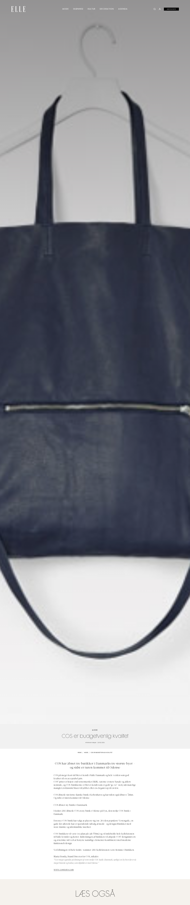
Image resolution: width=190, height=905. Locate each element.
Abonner (171, 9)
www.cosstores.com (64, 870)
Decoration (107, 9)
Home (80, 752)
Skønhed (78, 9)
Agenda (123, 9)
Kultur (91, 9)
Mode (65, 9)
